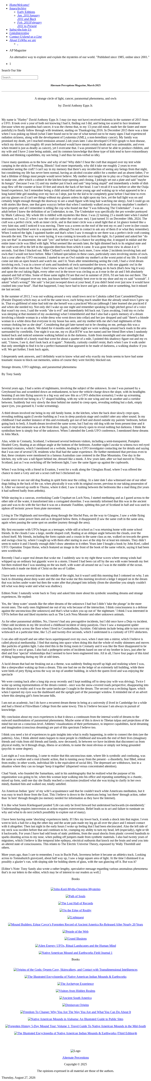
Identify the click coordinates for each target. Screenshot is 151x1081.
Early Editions (26, 12)
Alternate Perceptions (75, 1057)
